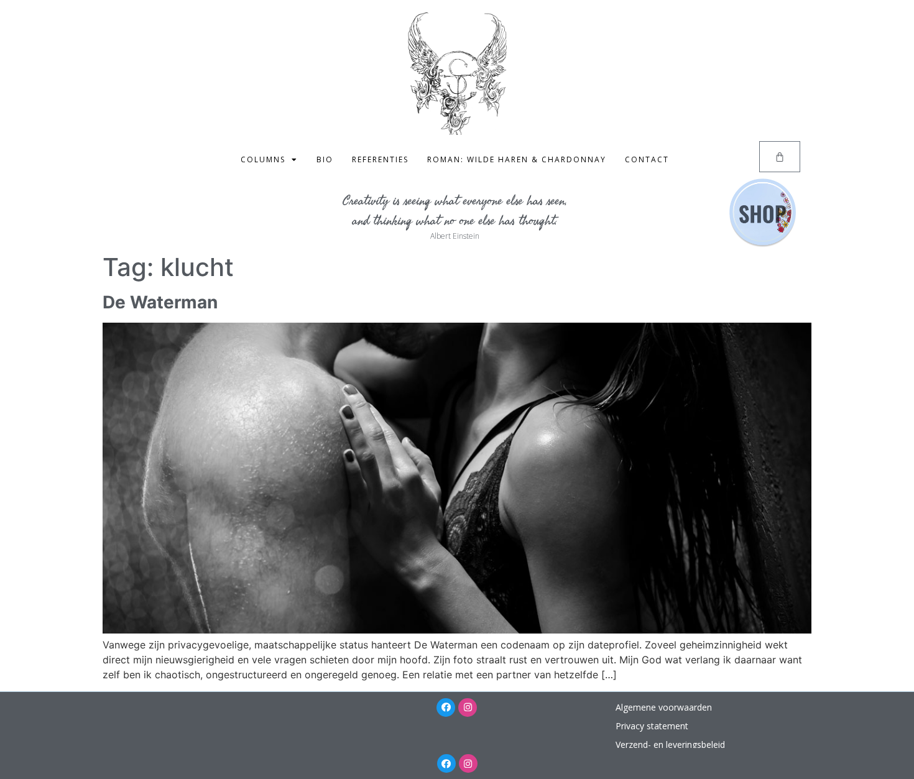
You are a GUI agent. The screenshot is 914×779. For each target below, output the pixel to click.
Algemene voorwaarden (664, 707)
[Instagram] (467, 707)
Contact (647, 159)
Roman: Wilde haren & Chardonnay (516, 159)
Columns (263, 159)
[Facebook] (445, 707)
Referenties (380, 159)
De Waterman (160, 302)
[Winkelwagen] (779, 156)
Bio (324, 159)
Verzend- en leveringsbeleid (670, 744)
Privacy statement (652, 726)
